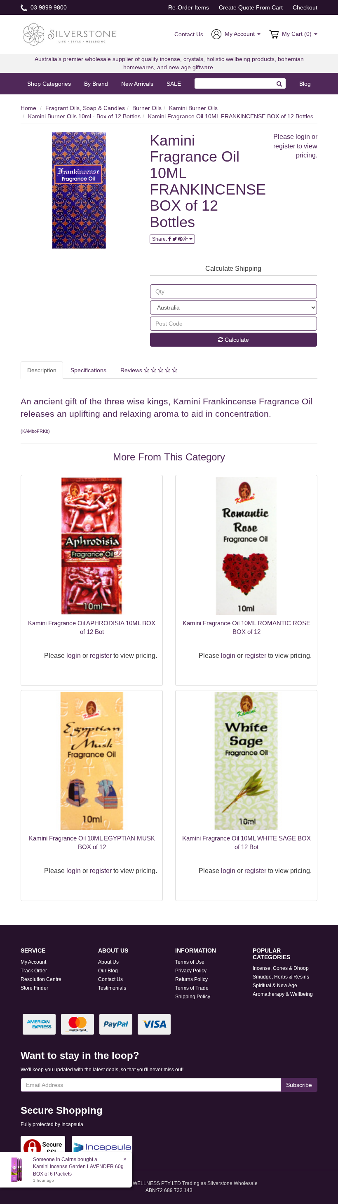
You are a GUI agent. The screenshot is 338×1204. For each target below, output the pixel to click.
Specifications (88, 370)
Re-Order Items (188, 7)
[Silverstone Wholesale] (70, 34)
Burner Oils (147, 108)
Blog (305, 83)
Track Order (34, 971)
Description (41, 370)
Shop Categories (49, 83)
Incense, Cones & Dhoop (281, 968)
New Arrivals (137, 83)
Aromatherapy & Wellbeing (283, 994)
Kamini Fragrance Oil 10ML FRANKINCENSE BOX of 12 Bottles (230, 116)
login (303, 136)
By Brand (96, 83)
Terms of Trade (192, 988)
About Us (108, 962)
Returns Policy (191, 979)
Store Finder (34, 988)
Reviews (132, 370)
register (284, 146)
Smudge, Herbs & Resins (281, 977)
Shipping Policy (192, 997)
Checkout (305, 7)
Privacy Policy (191, 971)
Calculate (236, 339)
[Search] (279, 83)
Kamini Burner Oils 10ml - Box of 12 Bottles (84, 116)
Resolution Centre (41, 979)
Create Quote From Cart (251, 7)
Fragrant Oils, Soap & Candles (85, 108)
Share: (160, 239)
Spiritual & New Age (275, 985)
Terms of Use (189, 962)
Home (28, 108)
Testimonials (112, 988)
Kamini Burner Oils (193, 108)
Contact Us (188, 34)
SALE (174, 83)
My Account (33, 962)
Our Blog (108, 971)
